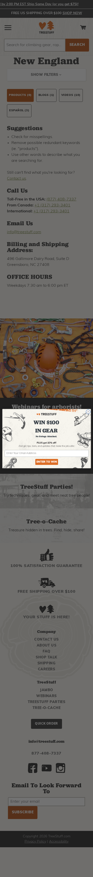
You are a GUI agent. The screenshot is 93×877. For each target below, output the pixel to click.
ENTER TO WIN (46, 461)
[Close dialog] (88, 412)
